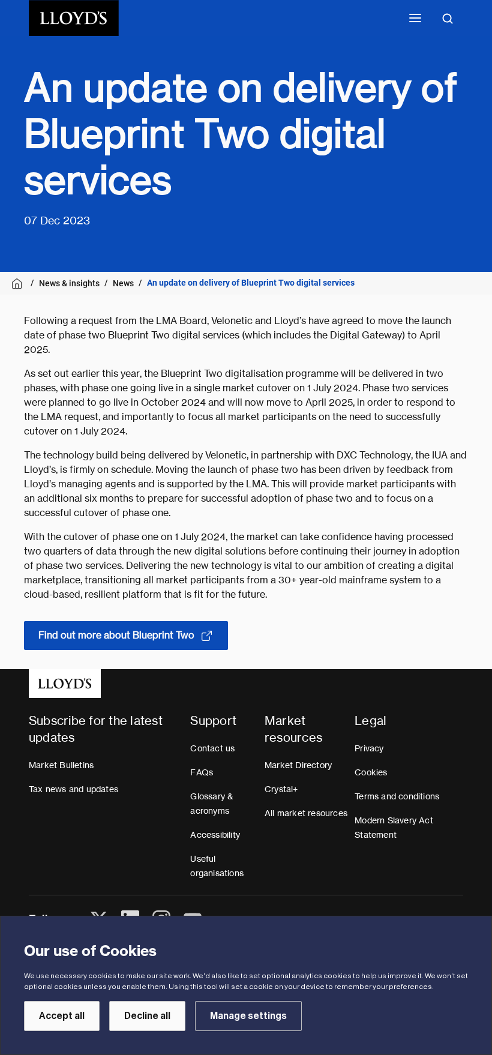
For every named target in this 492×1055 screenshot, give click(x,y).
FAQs (201, 772)
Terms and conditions (397, 796)
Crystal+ (281, 789)
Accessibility (215, 834)
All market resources (306, 813)
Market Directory (298, 765)
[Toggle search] (447, 18)
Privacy (369, 748)
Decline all (147, 1016)
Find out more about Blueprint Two (116, 635)
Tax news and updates (73, 789)
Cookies (371, 772)
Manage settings (248, 1016)
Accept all (62, 1016)
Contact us (212, 748)
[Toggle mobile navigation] (415, 18)
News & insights (69, 283)
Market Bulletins (61, 765)
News (123, 283)
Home (19, 283)
